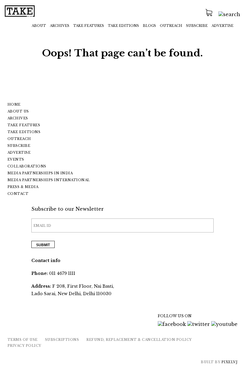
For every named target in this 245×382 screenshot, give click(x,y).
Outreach (171, 26)
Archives (59, 26)
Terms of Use (22, 340)
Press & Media (23, 187)
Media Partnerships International (48, 180)
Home (14, 104)
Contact (18, 194)
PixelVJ (229, 362)
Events (15, 159)
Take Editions (123, 26)
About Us (18, 111)
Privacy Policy (24, 346)
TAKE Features (88, 26)
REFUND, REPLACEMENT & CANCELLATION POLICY (139, 340)
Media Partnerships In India (40, 173)
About (39, 26)
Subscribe (197, 26)
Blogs (149, 26)
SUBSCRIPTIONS (62, 340)
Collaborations (26, 166)
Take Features (23, 125)
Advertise (222, 26)
